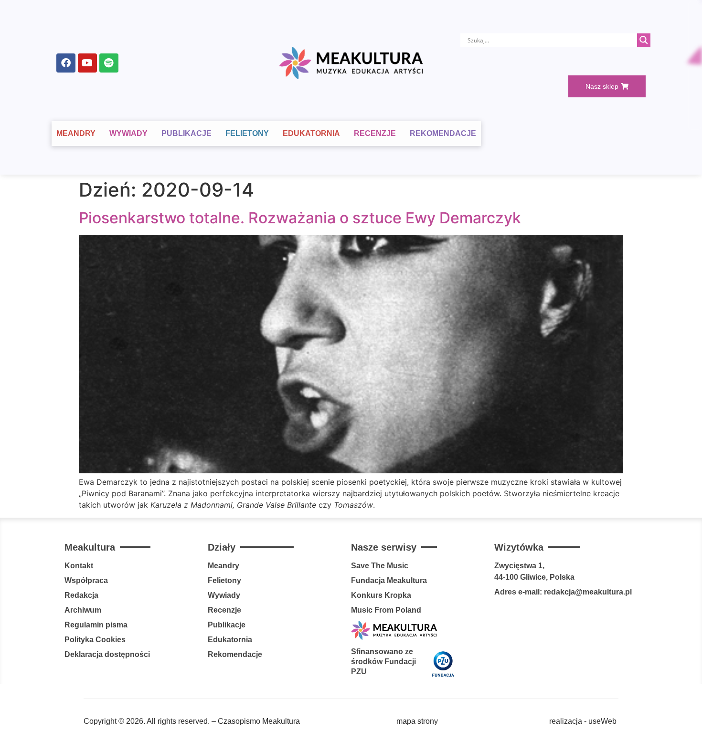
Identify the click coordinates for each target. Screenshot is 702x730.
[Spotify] (108, 63)
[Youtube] (87, 63)
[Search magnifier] (643, 40)
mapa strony (417, 721)
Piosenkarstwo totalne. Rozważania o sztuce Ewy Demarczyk (300, 218)
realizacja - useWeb (583, 721)
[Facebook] (65, 63)
